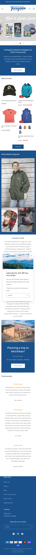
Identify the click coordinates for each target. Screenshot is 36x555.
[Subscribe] (27, 295)
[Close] (31, 256)
